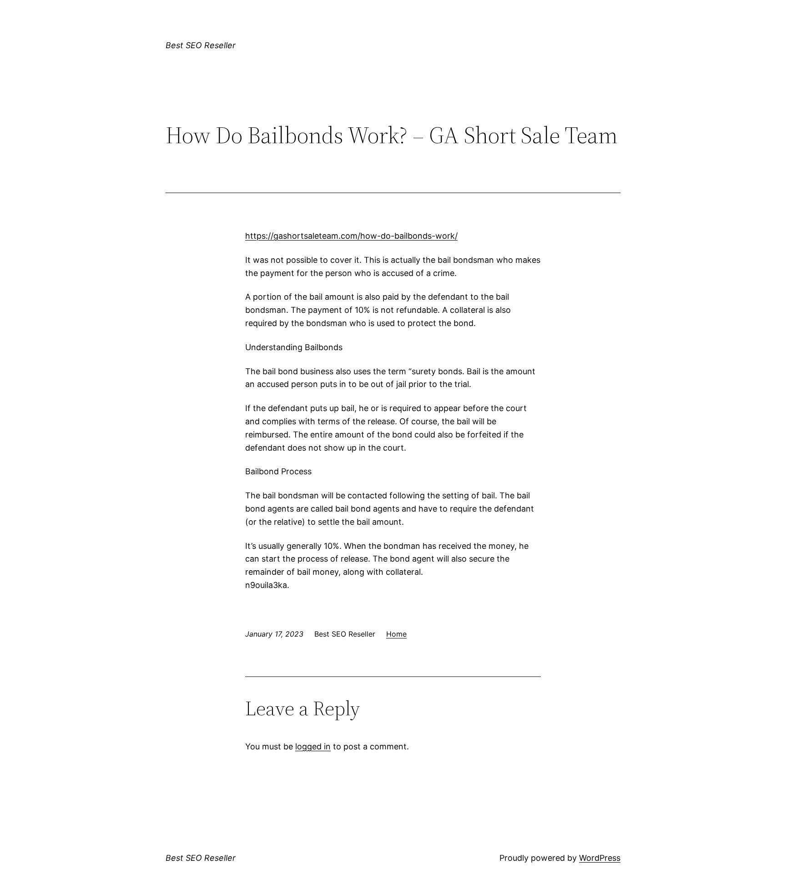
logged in (313, 746)
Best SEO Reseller (201, 45)
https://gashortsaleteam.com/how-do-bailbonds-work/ (351, 236)
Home (396, 633)
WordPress (599, 858)
